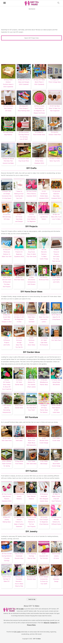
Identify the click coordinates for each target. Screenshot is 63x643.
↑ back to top (31, 599)
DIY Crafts (17, 631)
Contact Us (53, 622)
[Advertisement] (31, 52)
